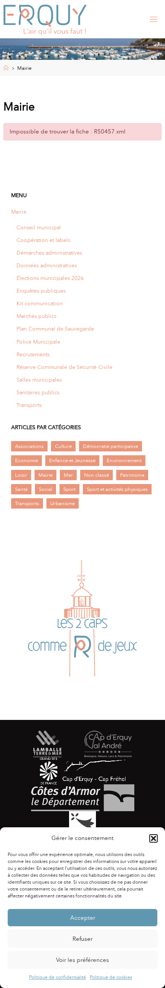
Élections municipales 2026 (50, 278)
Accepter (82, 917)
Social (45, 489)
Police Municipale (38, 341)
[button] (153, 838)
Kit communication (39, 303)
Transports (29, 405)
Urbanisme (62, 503)
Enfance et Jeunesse (72, 460)
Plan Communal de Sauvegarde (55, 328)
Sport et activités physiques (117, 489)
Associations (29, 446)
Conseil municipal (38, 227)
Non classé (96, 475)
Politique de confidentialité (57, 977)
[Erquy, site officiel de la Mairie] (45, 19)
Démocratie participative (110, 446)
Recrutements (33, 354)
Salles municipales (39, 379)
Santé (21, 489)
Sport (69, 489)
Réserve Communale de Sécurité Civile (64, 367)
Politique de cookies (111, 977)
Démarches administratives (49, 252)
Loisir (21, 475)
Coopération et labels (43, 240)
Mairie (18, 211)
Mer (68, 475)
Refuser (82, 938)
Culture (63, 446)
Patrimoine (132, 475)
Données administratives (46, 265)
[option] (82, 620)
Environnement (124, 460)
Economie (26, 460)
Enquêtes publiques (41, 290)
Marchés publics (36, 316)
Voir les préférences (82, 960)
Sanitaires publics (37, 392)
